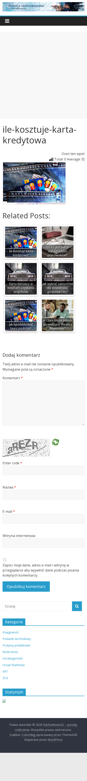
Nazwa (9, 487)
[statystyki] (4, 702)
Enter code (12, 463)
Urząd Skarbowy (14, 665)
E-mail (9, 511)
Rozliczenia (10, 652)
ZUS (5, 678)
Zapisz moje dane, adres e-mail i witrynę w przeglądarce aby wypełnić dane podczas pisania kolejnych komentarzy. (41, 570)
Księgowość (11, 632)
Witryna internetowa (19, 535)
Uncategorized (12, 658)
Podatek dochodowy (17, 639)
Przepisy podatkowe (16, 645)
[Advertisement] (43, 75)
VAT (5, 671)
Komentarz (13, 378)
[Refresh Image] (55, 443)
